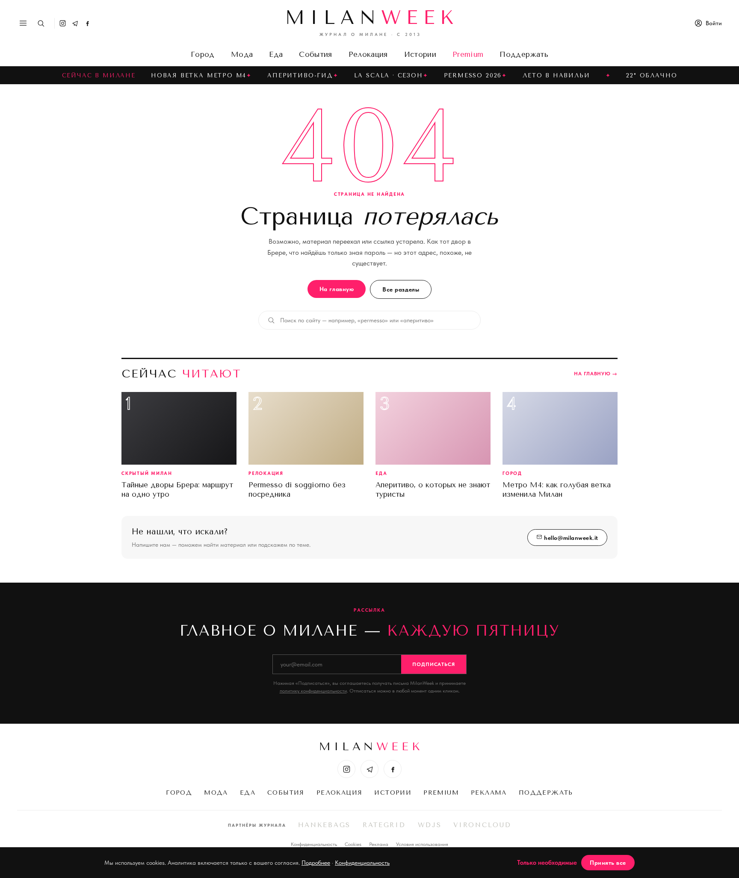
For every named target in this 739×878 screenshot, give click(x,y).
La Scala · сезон (388, 75)
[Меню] (23, 23)
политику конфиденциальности (313, 691)
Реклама (489, 792)
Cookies (353, 844)
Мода (242, 54)
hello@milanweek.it (570, 537)
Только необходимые (547, 862)
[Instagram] (62, 23)
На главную (336, 289)
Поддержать (524, 54)
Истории (420, 54)
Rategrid (384, 825)
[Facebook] (87, 23)
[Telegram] (75, 23)
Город (203, 54)
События (315, 54)
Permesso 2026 (473, 75)
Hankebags (324, 825)
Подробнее (316, 862)
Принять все (608, 862)
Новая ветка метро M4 (198, 75)
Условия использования (422, 844)
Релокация (368, 54)
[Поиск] (41, 23)
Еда (276, 54)
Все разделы (400, 289)
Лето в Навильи (556, 75)
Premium (467, 54)
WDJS (430, 825)
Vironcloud (482, 825)
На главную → (596, 374)
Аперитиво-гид (300, 75)
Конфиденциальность (314, 844)
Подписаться (433, 664)
